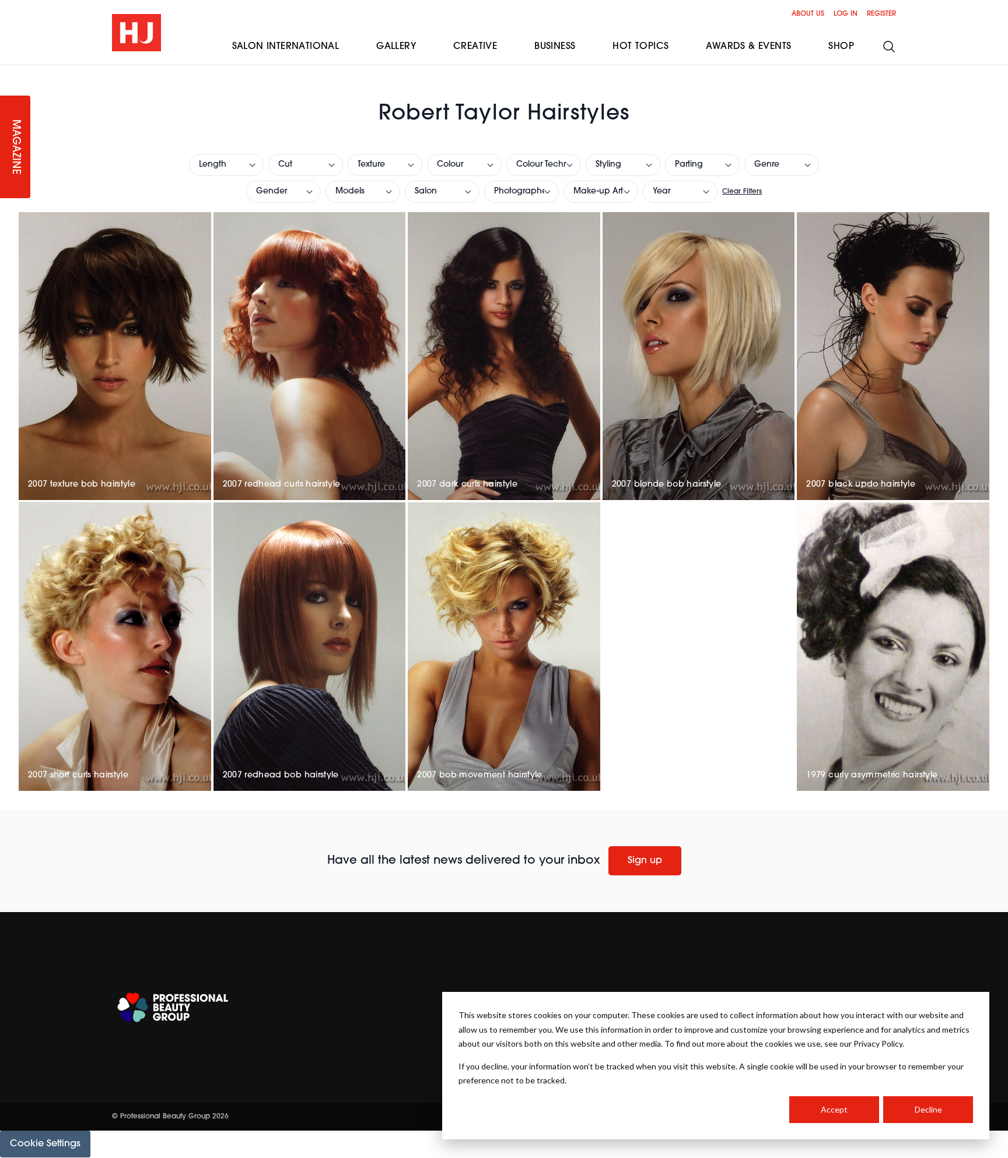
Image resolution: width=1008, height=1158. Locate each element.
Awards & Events (748, 46)
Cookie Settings (45, 1144)
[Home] (136, 32)
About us (808, 13)
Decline (928, 1109)
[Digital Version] (9, 72)
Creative (475, 46)
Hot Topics (640, 46)
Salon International (286, 46)
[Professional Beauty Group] (172, 1007)
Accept (834, 1109)
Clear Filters (742, 191)
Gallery (396, 46)
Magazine (15, 147)
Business (554, 46)
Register (881, 13)
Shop (841, 46)
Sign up (645, 860)
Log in (846, 13)
